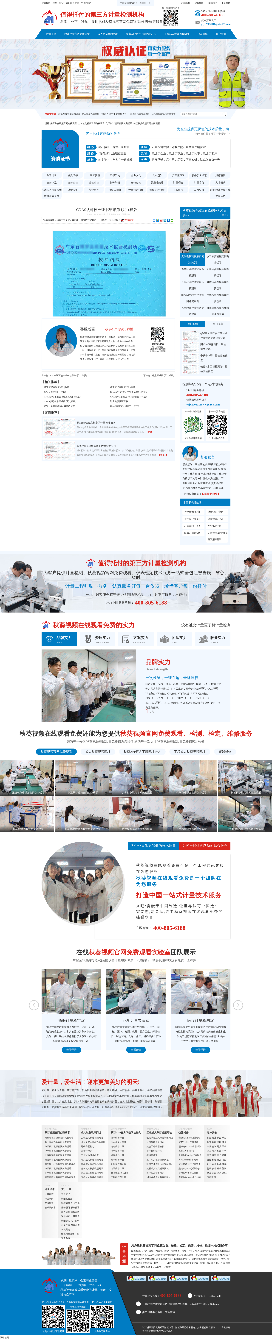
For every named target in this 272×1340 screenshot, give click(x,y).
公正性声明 (178, 175)
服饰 (219, 1168)
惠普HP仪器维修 (186, 1151)
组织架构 (115, 175)
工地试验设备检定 (90, 1155)
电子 (209, 1155)
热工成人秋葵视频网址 (92, 1173)
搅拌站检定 (152, 1155)
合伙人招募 (115, 190)
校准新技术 (50, 1207)
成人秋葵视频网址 (108, 34)
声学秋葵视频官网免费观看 (218, 298)
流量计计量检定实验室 (200, 1021)
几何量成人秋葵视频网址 (93, 1142)
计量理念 (178, 182)
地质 (219, 1146)
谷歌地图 (199, 3)
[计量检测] (49, 17)
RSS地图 (226, 3)
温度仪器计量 (117, 1155)
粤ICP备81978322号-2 (161, 1331)
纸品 (209, 1173)
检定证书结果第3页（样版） (58, 387)
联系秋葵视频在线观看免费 (154, 43)
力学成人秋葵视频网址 (92, 1138)
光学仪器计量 (117, 1160)
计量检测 (223, 1327)
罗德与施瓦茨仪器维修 (189, 1164)
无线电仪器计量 (118, 1177)
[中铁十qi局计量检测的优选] (190, 358)
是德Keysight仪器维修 (189, 1168)
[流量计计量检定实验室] (200, 991)
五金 (209, 1160)
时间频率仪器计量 (119, 1173)
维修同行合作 (157, 190)
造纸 (224, 1173)
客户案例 (221, 34)
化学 (214, 1146)
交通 (214, 1138)
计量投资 (73, 190)
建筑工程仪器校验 (155, 1146)
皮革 (214, 1168)
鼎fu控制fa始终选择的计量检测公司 (96, 445)
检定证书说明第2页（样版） (124, 387)
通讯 (214, 1155)
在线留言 (178, 190)
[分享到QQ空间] (157, 220)
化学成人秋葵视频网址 (92, 1168)
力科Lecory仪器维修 (188, 1160)
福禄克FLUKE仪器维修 (189, 1146)
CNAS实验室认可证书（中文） (125, 406)
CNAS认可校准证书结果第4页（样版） (129, 392)
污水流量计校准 (118, 1142)
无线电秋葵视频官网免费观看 (192, 259)
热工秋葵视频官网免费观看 (63, 123)
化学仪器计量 (117, 1138)
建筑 (209, 1142)
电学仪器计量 (117, 1151)
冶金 (224, 1146)
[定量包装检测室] (136, 991)
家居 (214, 1164)
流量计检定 (86, 1151)
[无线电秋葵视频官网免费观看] (205, 236)
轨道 (209, 1138)
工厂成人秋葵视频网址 (158, 1160)
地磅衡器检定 (87, 1146)
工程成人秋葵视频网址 (176, 34)
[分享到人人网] (168, 220)
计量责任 (199, 182)
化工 (209, 1164)
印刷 (214, 1173)
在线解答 (49, 1203)
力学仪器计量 (117, 1168)
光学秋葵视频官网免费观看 (192, 311)
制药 (219, 1173)
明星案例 (211, 1177)
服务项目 (220, 175)
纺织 (209, 1168)
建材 (214, 1142)
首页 (213, 133)
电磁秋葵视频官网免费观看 (218, 285)
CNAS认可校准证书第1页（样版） (60, 401)
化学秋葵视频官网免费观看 (119, 123)
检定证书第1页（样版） (163, 375)
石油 (224, 1160)
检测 (219, 1151)
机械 (214, 1160)
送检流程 (94, 182)
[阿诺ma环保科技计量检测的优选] (190, 347)
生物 (209, 1146)
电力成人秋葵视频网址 (92, 1160)
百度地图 (185, 3)
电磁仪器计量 (117, 1146)
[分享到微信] (172, 220)
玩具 (219, 1164)
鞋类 (224, 1164)
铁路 (219, 1138)
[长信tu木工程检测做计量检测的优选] (190, 369)
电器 (219, 1155)
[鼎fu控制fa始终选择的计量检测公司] (59, 450)
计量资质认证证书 (119, 401)
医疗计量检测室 (71, 1021)
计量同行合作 (136, 190)
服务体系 (52, 182)
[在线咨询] (129, 220)
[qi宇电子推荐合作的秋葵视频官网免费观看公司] (190, 336)
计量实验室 (94, 175)
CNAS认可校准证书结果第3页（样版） (69, 375)
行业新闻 (49, 1199)
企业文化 (136, 175)
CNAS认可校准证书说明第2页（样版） (129, 397)
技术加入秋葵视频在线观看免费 (52, 193)
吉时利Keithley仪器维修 (189, 1155)
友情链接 (199, 190)
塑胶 (224, 1168)
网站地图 (212, 3)
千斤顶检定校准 (154, 1151)
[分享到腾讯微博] (165, 220)
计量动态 (108, 43)
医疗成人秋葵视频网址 (92, 1177)
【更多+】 (151, 432)
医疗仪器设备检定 (155, 1173)
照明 (224, 1155)
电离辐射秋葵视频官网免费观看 (192, 298)
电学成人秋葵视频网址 (92, 1164)
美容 (214, 1151)
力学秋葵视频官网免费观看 (91, 123)
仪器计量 (212, 1251)
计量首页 (51, 34)
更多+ (225, 215)
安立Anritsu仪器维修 (188, 1142)
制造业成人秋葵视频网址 (159, 1177)
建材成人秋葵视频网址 (158, 1168)
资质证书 (223, 133)
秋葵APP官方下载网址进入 (141, 34)
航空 (224, 1138)
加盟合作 (94, 190)
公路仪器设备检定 (155, 1142)
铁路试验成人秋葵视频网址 (160, 1138)
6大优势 (157, 175)
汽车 (209, 1151)
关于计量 (126, 43)
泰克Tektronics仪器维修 (189, 1177)
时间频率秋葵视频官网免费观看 (218, 311)
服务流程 (73, 182)
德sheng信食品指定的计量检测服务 (96, 422)
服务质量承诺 (199, 175)
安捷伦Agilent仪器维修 (189, 1138)
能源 (224, 1142)
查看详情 (71, 1049)
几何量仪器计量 (118, 1164)
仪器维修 (203, 34)
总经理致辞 (157, 182)
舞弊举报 (115, 182)
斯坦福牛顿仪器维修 (188, 1173)
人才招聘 (220, 182)
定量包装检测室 (136, 1021)
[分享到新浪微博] (161, 220)
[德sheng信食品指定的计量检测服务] (59, 427)
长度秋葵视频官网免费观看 (146, 123)
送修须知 (136, 182)
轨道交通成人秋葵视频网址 (160, 1164)
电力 (224, 1151)
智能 (219, 1142)
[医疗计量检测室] (71, 991)
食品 (219, 1160)
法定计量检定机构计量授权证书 (59, 406)
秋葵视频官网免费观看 (77, 34)
